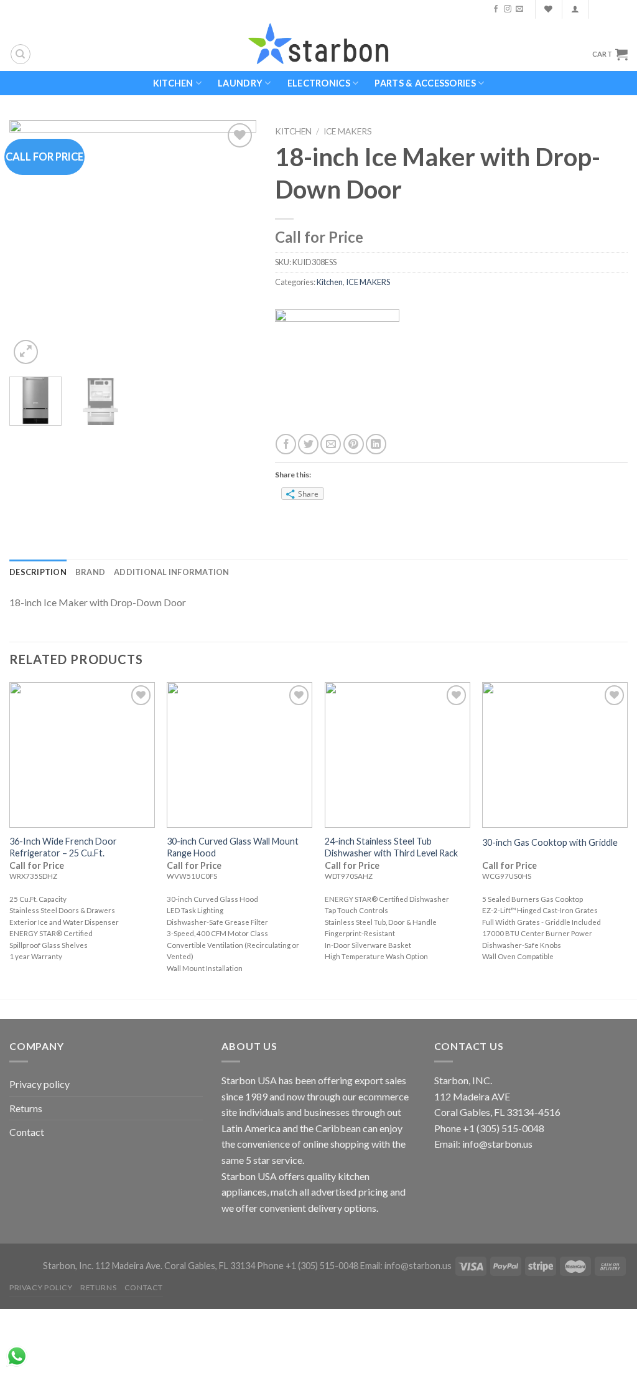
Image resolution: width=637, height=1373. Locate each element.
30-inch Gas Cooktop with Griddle (550, 842)
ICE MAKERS (347, 131)
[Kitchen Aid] (337, 370)
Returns (25, 1108)
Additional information (172, 572)
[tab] (38, 572)
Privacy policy (39, 1084)
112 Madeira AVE (472, 1096)
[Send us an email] (519, 9)
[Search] (20, 54)
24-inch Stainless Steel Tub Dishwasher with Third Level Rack (391, 847)
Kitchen (173, 83)
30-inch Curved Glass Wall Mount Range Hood (233, 847)
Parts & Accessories (424, 83)
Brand (90, 572)
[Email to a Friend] (330, 444)
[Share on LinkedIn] (376, 444)
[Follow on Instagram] (507, 9)
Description (38, 572)
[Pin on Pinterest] (353, 444)
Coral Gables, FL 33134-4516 (497, 1112)
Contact (26, 1132)
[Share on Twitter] (308, 444)
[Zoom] (26, 352)
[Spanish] (620, 9)
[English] (605, 9)
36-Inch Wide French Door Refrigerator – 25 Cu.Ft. (63, 847)
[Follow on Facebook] (496, 9)
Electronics (318, 83)
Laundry (240, 83)
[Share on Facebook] (286, 444)
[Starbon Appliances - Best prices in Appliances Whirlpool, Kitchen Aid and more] (318, 44)
